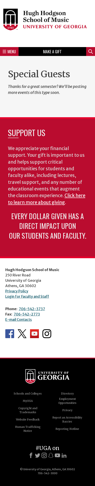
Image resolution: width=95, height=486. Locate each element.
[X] (37, 455)
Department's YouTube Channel (34, 333)
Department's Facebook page (9, 333)
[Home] (47, 23)
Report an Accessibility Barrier (67, 419)
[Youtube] (57, 455)
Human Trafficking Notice (28, 428)
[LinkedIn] (64, 455)
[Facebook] (31, 455)
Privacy (67, 410)
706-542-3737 (32, 309)
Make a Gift (52, 51)
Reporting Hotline (67, 428)
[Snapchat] (50, 455)
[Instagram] (44, 455)
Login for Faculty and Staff (27, 296)
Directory (67, 393)
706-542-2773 (27, 314)
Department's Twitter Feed (22, 333)
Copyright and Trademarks (27, 410)
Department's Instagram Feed (46, 333)
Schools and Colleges (28, 393)
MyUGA (28, 401)
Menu (12, 51)
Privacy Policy (16, 291)
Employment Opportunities (67, 401)
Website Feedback (28, 419)
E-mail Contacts (18, 319)
